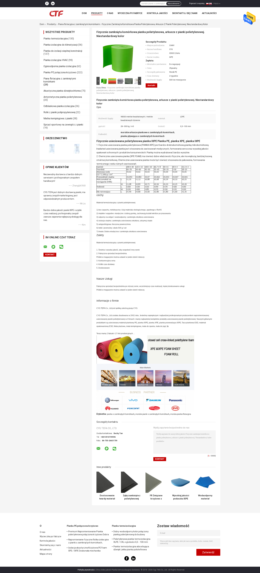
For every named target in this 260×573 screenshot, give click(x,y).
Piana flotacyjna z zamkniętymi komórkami (79, 24)
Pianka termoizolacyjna (55, 38)
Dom (84, 13)
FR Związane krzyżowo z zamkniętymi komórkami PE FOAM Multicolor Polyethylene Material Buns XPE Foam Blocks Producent (156, 497)
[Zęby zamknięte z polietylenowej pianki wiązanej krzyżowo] (131, 482)
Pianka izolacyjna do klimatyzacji (60, 44)
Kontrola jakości (157, 13)
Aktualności (209, 13)
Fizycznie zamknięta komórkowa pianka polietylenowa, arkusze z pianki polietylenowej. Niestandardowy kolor (118, 90)
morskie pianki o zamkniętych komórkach (152, 414)
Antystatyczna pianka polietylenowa (62, 97)
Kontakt (151, 85)
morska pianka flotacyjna (180, 414)
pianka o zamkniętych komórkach (121, 414)
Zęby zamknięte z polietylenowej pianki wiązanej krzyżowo (131, 497)
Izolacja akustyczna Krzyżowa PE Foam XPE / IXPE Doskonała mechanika (87, 549)
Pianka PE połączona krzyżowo (59, 72)
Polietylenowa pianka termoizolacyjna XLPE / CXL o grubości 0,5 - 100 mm (131, 540)
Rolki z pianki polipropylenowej (59, 112)
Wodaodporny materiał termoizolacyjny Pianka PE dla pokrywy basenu (205, 497)
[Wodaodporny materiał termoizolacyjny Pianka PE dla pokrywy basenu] (205, 482)
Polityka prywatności (86, 570)
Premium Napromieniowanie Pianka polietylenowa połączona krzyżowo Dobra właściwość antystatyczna (88, 533)
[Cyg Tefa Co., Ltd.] (56, 13)
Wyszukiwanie (174, 4)
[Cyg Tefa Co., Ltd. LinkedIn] (53, 4)
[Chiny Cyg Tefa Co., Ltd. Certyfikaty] (52, 148)
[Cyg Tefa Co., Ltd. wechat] (63, 247)
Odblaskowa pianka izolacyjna (58, 106)
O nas (110, 13)
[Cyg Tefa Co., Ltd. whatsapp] (55, 247)
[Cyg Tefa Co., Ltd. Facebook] (47, 4)
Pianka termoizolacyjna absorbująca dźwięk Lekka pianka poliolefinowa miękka (131, 548)
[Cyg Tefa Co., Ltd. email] (47, 247)
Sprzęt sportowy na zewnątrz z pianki (63, 124)
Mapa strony (46, 554)
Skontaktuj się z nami (184, 13)
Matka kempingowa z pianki (57, 118)
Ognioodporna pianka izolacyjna (59, 66)
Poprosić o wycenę (196, 3)
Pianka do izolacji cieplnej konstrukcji (62, 50)
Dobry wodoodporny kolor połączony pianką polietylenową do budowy (131, 533)
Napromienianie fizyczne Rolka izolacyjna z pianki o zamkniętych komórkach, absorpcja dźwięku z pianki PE (88, 541)
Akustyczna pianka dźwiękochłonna (62, 90)
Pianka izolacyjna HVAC (55, 60)
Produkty (96, 13)
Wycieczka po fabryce (130, 13)
